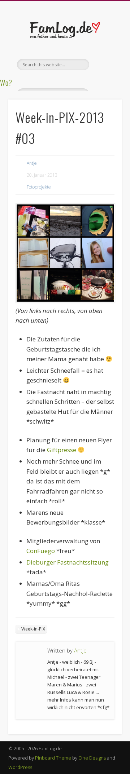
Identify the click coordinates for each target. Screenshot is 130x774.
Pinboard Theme (53, 758)
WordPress (20, 767)
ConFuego (40, 551)
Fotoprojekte (39, 187)
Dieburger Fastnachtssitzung (67, 562)
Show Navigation (105, 64)
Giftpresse (61, 450)
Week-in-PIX (33, 629)
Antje (32, 163)
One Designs (92, 758)
